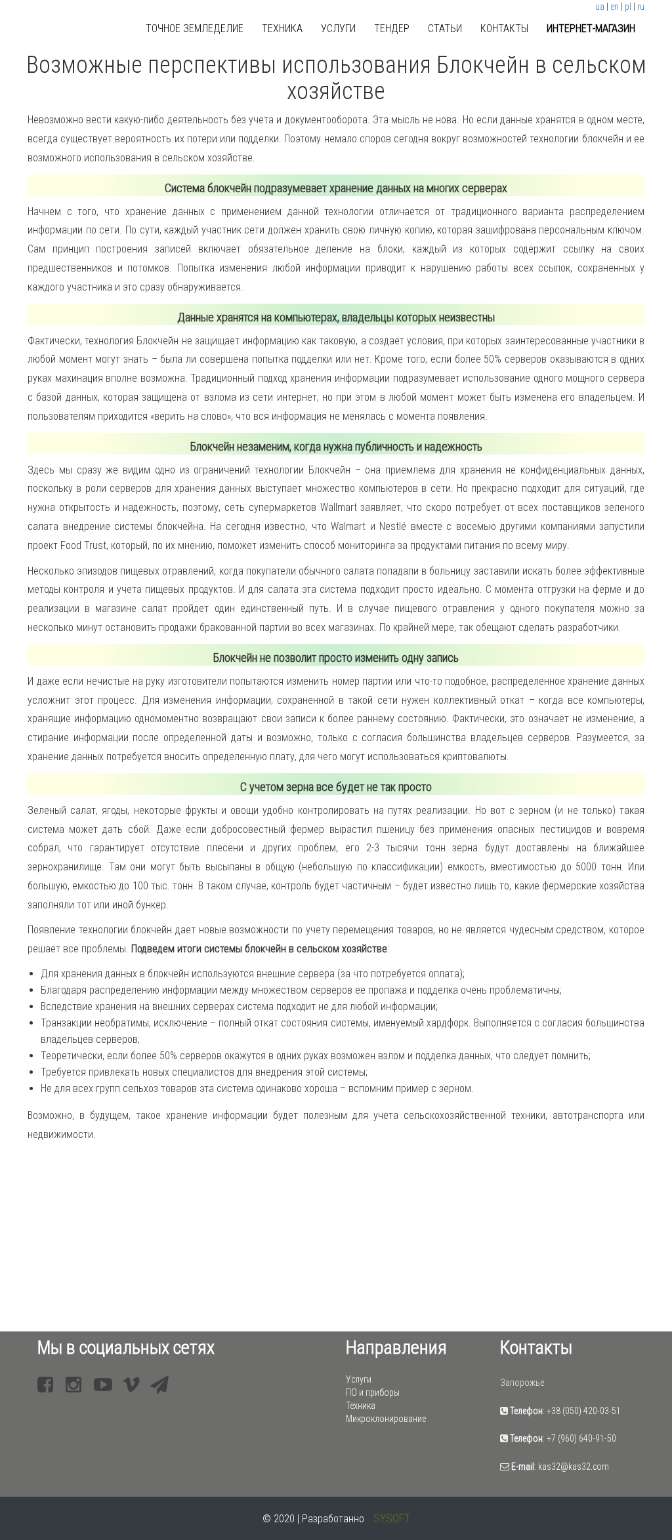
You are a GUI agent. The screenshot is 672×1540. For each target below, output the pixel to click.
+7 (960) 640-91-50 (581, 1438)
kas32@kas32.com (573, 1466)
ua (599, 6)
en (614, 6)
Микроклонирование (386, 1418)
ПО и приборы (373, 1392)
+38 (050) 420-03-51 (584, 1411)
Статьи (445, 28)
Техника (282, 28)
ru (640, 6)
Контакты (504, 28)
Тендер (392, 28)
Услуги (338, 28)
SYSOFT (391, 1518)
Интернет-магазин (591, 28)
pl (628, 6)
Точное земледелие (194, 28)
